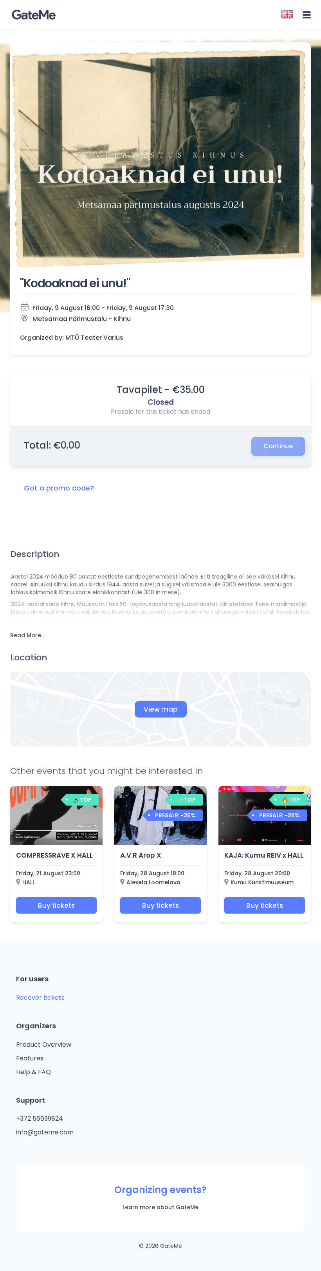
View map (161, 709)
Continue (278, 446)
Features (29, 1058)
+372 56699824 (39, 1118)
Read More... (27, 635)
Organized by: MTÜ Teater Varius (71, 338)
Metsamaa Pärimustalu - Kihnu (81, 318)
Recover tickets (40, 997)
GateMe (33, 14)
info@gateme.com (45, 1132)
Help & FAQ (33, 1071)
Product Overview (43, 1044)
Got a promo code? (59, 488)
